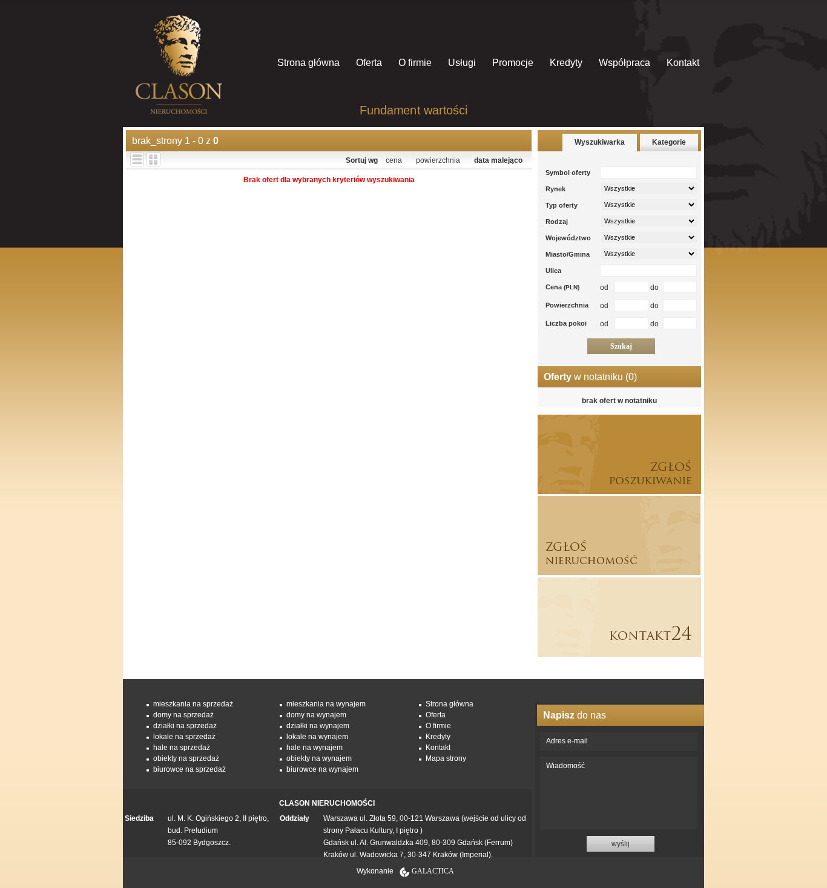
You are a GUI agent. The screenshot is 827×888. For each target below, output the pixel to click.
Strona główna (308, 63)
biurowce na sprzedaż (189, 769)
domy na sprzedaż (183, 715)
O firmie (415, 63)
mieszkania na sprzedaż (193, 704)
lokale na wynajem (317, 736)
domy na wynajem (316, 715)
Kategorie (669, 142)
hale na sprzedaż (181, 747)
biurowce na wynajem (322, 769)
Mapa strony (446, 758)
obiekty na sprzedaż (186, 758)
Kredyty (566, 63)
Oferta (369, 63)
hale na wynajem (314, 747)
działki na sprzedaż (185, 726)
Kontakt (683, 63)
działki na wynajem (317, 726)
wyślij (620, 844)
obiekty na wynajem (319, 758)
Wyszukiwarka (600, 142)
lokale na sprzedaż (184, 736)
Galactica (433, 871)
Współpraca (624, 63)
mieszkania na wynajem (326, 704)
